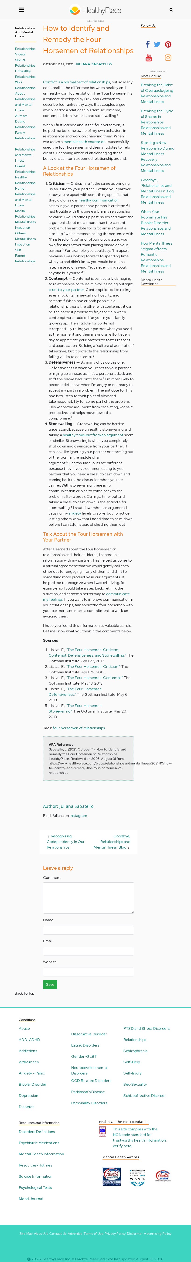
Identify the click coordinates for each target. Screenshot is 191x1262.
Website (50, 961)
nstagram (79, 815)
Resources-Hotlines (35, 1165)
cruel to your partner (66, 289)
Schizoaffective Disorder (144, 1095)
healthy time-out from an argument (93, 435)
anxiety (74, 513)
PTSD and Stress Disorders (146, 1028)
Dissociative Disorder (89, 1034)
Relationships (134, 1039)
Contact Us (57, 1233)
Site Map (26, 1233)
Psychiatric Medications (39, 1142)
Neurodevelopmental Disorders (89, 1070)
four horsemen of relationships (79, 728)
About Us (41, 1233)
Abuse (24, 1028)
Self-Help (131, 1062)
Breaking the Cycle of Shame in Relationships (157, 117)
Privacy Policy (115, 1233)
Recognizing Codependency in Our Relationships (66, 842)
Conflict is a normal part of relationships (76, 82)
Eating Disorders (85, 1045)
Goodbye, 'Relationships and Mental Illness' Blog (112, 842)
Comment (52, 877)
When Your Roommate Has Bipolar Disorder (154, 217)
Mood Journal (31, 1198)
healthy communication (98, 200)
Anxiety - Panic (32, 1073)
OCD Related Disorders (91, 1080)
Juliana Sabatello (93, 64)
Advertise (75, 1233)
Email (47, 940)
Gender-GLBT (84, 1056)
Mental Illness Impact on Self (25, 244)
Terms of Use (93, 1233)
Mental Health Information (41, 1154)
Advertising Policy (157, 1233)
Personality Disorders (89, 1103)
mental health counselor (84, 141)
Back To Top (24, 993)
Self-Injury (132, 1073)
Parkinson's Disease (88, 1091)
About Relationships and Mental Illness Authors (25, 104)
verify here (122, 1145)
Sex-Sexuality (135, 1084)
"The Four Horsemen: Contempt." (95, 677)
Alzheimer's (29, 1062)
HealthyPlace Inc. (56, 1259)
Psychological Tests (35, 1187)
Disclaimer (135, 1233)
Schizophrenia (135, 1050)
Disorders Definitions (37, 1131)
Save (50, 984)
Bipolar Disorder (32, 1084)
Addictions (28, 1050)
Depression (28, 1095)
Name (48, 920)
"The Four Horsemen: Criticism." (93, 666)
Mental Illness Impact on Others (25, 227)
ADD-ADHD (29, 1039)
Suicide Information (36, 1176)
